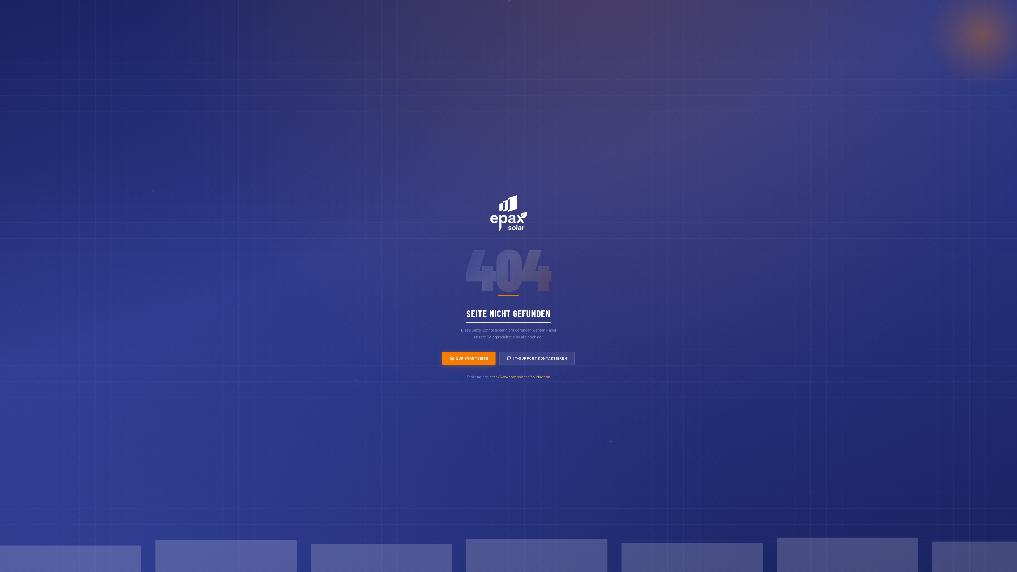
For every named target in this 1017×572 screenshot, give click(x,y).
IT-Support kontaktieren (540, 358)
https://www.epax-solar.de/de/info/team (520, 377)
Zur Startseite (472, 358)
